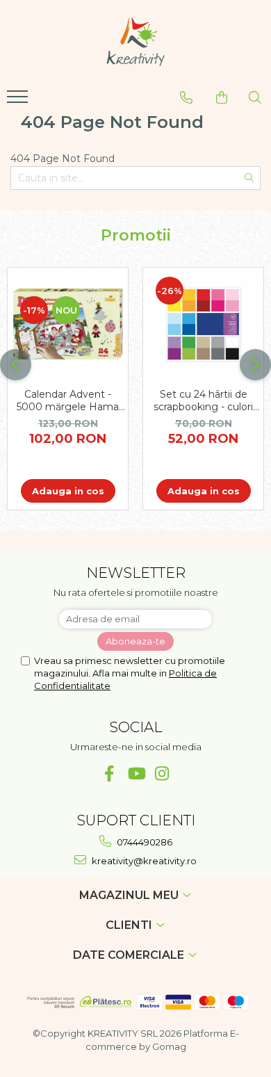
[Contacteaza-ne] (186, 97)
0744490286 (143, 842)
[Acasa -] (135, 41)
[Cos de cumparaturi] (221, 97)
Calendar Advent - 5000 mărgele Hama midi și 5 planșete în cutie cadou (68, 400)
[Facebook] (109, 773)
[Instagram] (162, 773)
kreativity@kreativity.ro (143, 860)
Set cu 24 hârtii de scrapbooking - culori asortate (203, 400)
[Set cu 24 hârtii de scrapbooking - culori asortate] (203, 324)
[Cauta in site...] (255, 97)
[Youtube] (136, 773)
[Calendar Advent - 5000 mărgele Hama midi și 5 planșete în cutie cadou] (67, 324)
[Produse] (19, 100)
